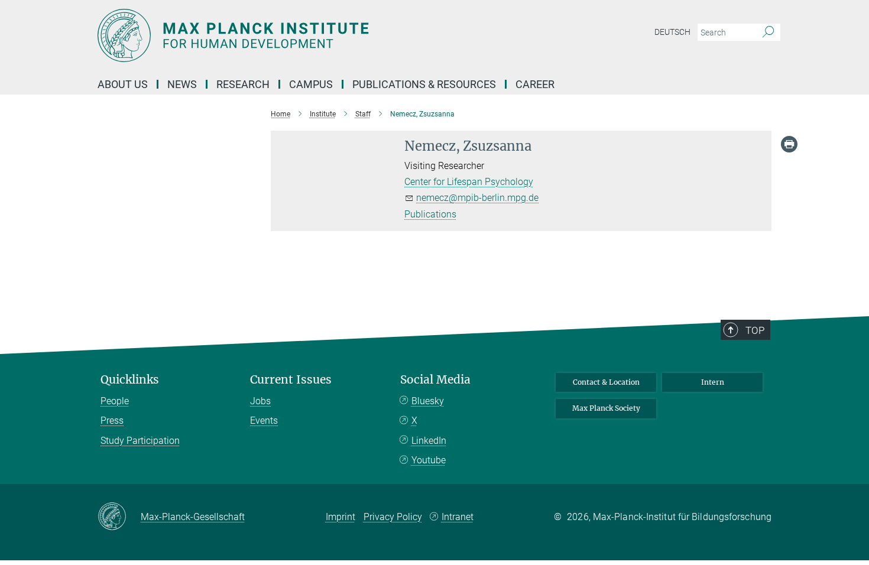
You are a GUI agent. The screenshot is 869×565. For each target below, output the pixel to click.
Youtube (428, 460)
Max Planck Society (606, 408)
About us (123, 84)
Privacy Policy (393, 516)
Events (264, 420)
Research (243, 84)
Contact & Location (606, 382)
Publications (430, 214)
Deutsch (672, 32)
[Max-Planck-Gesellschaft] (119, 517)
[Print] (789, 144)
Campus (311, 84)
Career (535, 84)
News (182, 84)
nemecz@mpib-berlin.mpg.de (477, 197)
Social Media (435, 380)
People (114, 401)
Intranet (458, 516)
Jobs (260, 401)
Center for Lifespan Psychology (468, 181)
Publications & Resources (424, 84)
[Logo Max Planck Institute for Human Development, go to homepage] (319, 35)
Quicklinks (129, 380)
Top (754, 330)
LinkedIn (428, 440)
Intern (712, 382)
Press (112, 420)
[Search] (768, 32)
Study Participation (140, 440)
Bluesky (427, 401)
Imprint (340, 516)
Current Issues (291, 380)
